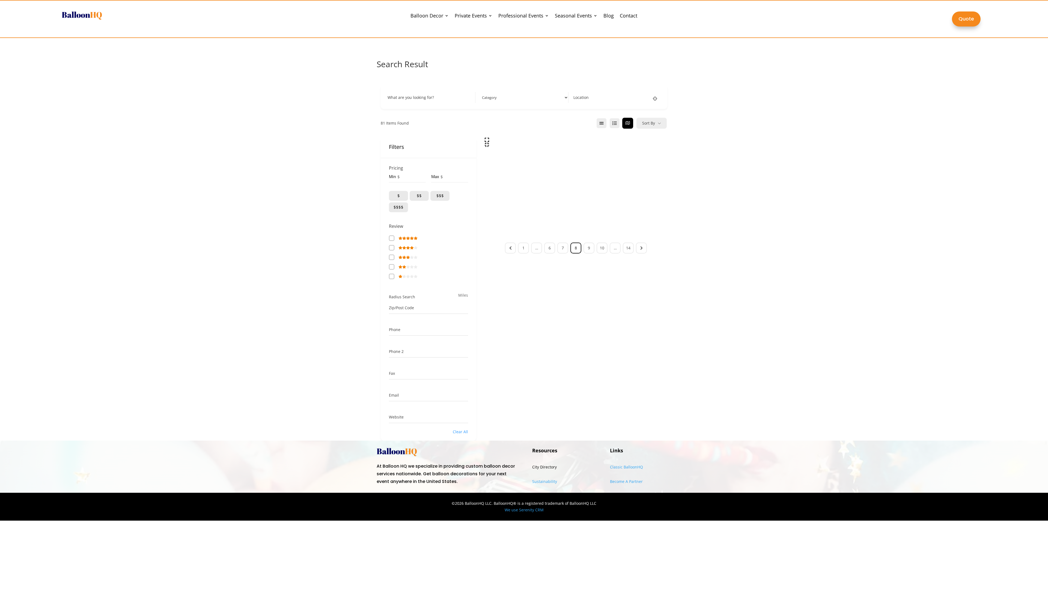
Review (396, 226)
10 (602, 247)
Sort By (648, 123)
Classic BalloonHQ (626, 467)
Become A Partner (626, 481)
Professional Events (520, 16)
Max (435, 176)
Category (488, 97)
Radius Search (402, 296)
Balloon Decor (426, 16)
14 (628, 247)
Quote (966, 18)
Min (392, 176)
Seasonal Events (573, 16)
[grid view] (601, 123)
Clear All (460, 431)
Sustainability (544, 481)
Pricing (396, 168)
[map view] (627, 123)
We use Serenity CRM (524, 509)
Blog (608, 16)
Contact (628, 16)
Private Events (471, 16)
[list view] (614, 123)
